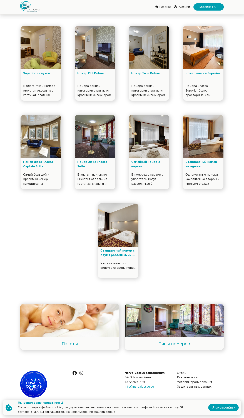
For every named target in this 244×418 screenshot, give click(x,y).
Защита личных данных (194, 386)
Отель (181, 373)
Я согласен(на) (223, 407)
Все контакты (187, 377)
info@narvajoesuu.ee (139, 386)
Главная (164, 7)
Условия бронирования (194, 382)
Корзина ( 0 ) (208, 7)
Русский (183, 7)
